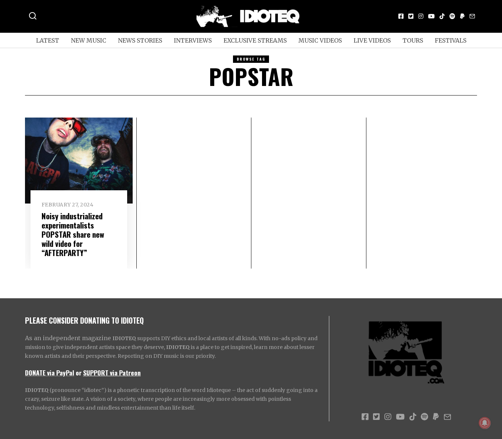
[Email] (472, 16)
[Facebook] (401, 16)
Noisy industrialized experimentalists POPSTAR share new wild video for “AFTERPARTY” (73, 234)
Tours (412, 40)
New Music (88, 40)
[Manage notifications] (485, 423)
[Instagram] (420, 16)
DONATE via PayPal (49, 372)
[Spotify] (452, 16)
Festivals (450, 40)
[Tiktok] (442, 16)
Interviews (193, 40)
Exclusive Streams (255, 40)
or (78, 372)
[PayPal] (462, 16)
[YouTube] (431, 16)
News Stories (140, 40)
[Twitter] (410, 16)
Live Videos (372, 40)
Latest (47, 40)
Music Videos (320, 40)
